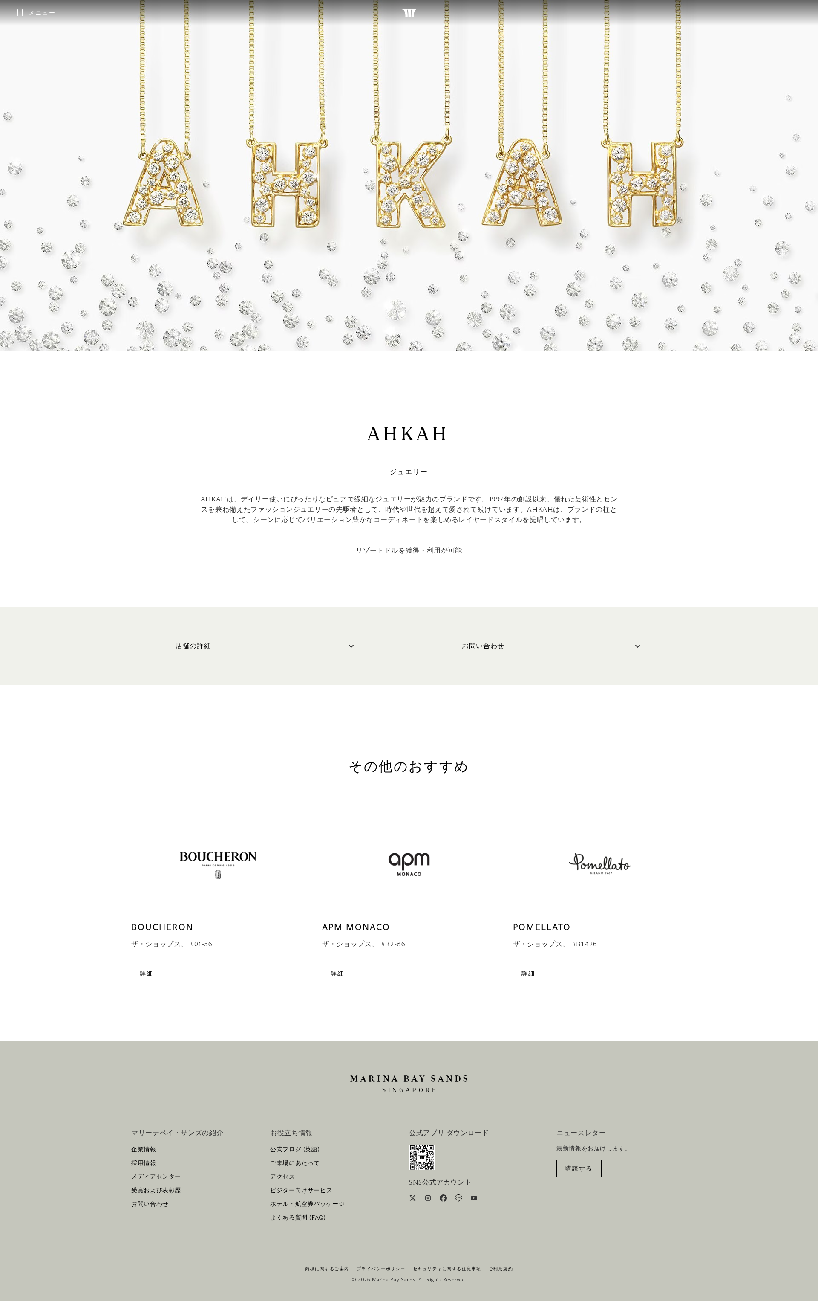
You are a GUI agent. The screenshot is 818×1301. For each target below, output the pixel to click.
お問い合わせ (150, 1204)
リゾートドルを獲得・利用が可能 (409, 550)
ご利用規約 (501, 1269)
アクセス (282, 1177)
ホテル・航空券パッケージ (307, 1204)
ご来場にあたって (295, 1163)
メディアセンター (156, 1177)
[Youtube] (474, 1199)
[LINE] (459, 1199)
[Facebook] (444, 1199)
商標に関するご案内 (327, 1269)
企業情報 (143, 1150)
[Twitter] (413, 1199)
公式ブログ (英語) (295, 1150)
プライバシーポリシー (381, 1269)
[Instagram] (428, 1199)
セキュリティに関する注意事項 (447, 1269)
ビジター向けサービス (301, 1191)
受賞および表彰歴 (156, 1191)
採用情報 (143, 1163)
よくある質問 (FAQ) (298, 1218)
